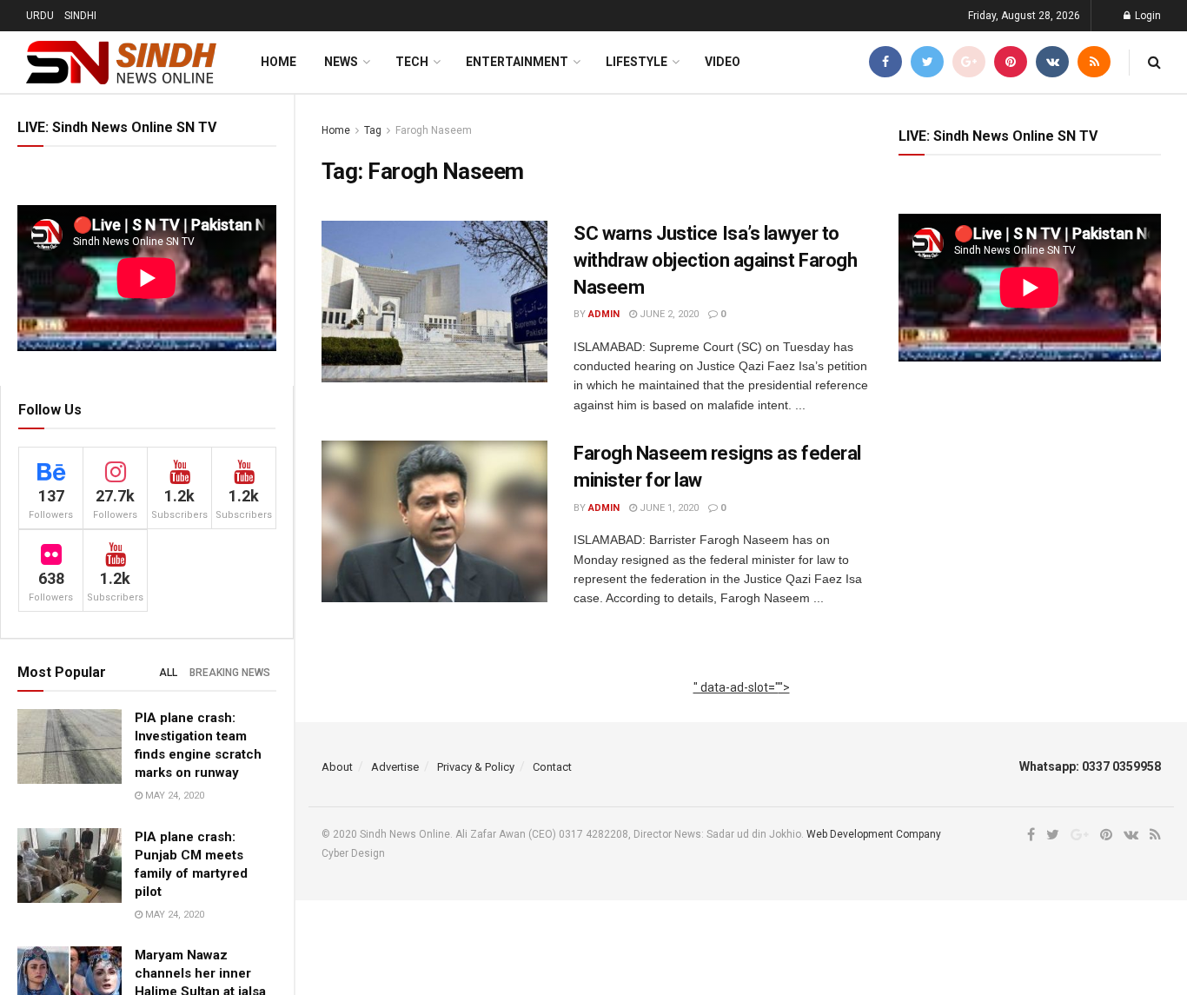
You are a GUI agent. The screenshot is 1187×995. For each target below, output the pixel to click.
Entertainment (517, 62)
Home (278, 62)
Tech (411, 62)
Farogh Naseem (433, 130)
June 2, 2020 (668, 314)
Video (722, 62)
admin (604, 314)
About (337, 766)
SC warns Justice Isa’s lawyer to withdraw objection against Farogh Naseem (715, 260)
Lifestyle (636, 62)
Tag (372, 130)
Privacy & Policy (475, 766)
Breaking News (229, 673)
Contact (552, 766)
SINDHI (80, 16)
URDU (40, 16)
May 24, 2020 (173, 795)
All (168, 673)
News (341, 62)
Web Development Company (873, 834)
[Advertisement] (741, 706)
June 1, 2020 (668, 508)
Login (1146, 16)
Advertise (395, 766)
